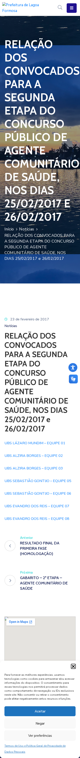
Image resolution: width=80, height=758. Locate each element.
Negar (40, 723)
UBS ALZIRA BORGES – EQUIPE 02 (33, 455)
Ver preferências (40, 735)
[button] (73, 666)
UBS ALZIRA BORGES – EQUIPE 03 (33, 468)
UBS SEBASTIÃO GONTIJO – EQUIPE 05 (37, 481)
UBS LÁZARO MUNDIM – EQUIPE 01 (34, 443)
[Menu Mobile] (72, 8)
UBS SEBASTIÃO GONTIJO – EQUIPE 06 (37, 493)
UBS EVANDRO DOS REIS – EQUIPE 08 (36, 518)
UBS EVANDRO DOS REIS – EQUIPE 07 (36, 506)
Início (9, 229)
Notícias (26, 229)
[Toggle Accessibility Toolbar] (73, 367)
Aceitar (40, 711)
